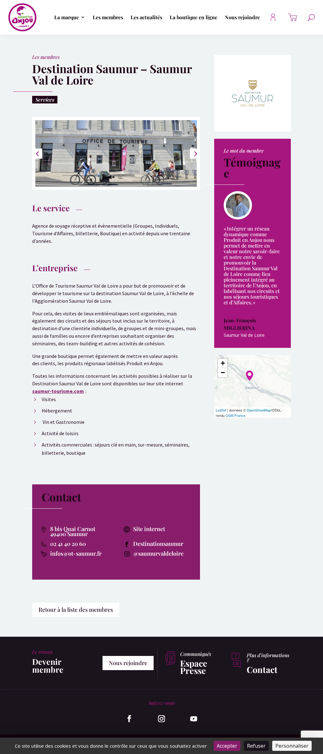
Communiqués (195, 654)
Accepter (227, 745)
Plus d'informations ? (268, 657)
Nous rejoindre (242, 17)
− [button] (223, 373)
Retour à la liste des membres (75, 609)
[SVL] (116, 187)
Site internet (149, 529)
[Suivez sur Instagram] (161, 719)
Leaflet (221, 409)
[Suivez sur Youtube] (194, 719)
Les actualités (146, 17)
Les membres (108, 17)
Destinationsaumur (158, 543)
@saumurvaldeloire (158, 553)
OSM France (235, 415)
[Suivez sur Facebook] (129, 719)
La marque (66, 17)
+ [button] (223, 363)
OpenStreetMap (259, 409)
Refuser (256, 745)
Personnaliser (291, 745)
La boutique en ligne (193, 17)
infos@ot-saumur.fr (76, 553)
